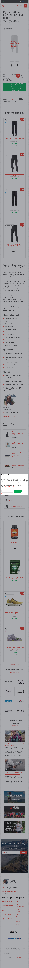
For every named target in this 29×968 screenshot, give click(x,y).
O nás (17, 904)
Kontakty (4, 910)
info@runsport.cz (11, 416)
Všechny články (15, 725)
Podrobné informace (9, 486)
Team (17, 924)
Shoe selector (19, 916)
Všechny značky (14, 672)
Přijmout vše (17, 491)
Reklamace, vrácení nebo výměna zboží (7, 902)
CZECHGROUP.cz (17, 957)
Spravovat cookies (6, 494)
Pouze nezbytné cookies (7, 491)
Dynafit (12, 99)
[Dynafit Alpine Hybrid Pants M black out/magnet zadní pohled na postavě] (11, 65)
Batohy (18, 914)
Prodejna (18, 911)
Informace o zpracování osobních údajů (7, 918)
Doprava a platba (6, 908)
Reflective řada (20, 906)
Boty (17, 901)
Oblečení (18, 909)
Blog (17, 919)
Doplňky (18, 921)
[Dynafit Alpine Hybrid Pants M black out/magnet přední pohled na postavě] (17, 65)
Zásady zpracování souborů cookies (7, 913)
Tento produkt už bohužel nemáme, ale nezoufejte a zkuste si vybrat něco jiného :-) (17, 87)
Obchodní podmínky (7, 905)
